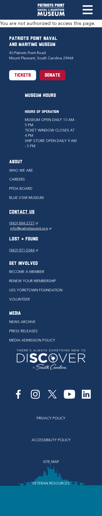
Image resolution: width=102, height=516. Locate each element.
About (15, 162)
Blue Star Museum (26, 198)
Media (15, 313)
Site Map (51, 462)
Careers (17, 179)
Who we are (21, 170)
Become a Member (26, 272)
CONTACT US (22, 212)
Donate (52, 75)
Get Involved (23, 263)
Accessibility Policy (51, 440)
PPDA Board (20, 188)
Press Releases (23, 331)
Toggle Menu (87, 9)
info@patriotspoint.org (30, 228)
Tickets (22, 75)
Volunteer (19, 299)
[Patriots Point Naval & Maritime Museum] (51, 10)
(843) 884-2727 (23, 223)
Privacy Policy (51, 418)
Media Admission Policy (32, 340)
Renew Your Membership (32, 281)
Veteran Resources (51, 483)
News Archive (22, 322)
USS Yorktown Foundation (36, 290)
